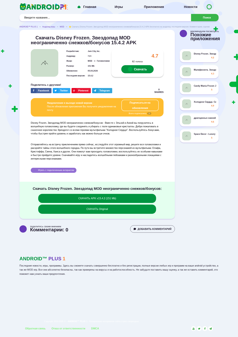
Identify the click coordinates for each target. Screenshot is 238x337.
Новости (190, 7)
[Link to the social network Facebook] (204, 328)
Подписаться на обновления (140, 105)
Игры (119, 7)
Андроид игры (48, 27)
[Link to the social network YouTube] (193, 328)
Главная (89, 7)
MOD (62, 27)
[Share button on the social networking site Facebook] (41, 90)
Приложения (154, 7)
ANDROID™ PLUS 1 (28, 27)
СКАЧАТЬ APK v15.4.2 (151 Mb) (97, 198)
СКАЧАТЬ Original (97, 209)
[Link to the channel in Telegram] (210, 328)
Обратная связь (35, 328)
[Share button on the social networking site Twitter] (61, 90)
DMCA (95, 328)
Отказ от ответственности (68, 328)
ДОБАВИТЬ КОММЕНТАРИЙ (154, 229)
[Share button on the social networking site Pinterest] (81, 90)
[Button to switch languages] (209, 6)
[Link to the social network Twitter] (199, 328)
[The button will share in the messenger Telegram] (102, 90)
